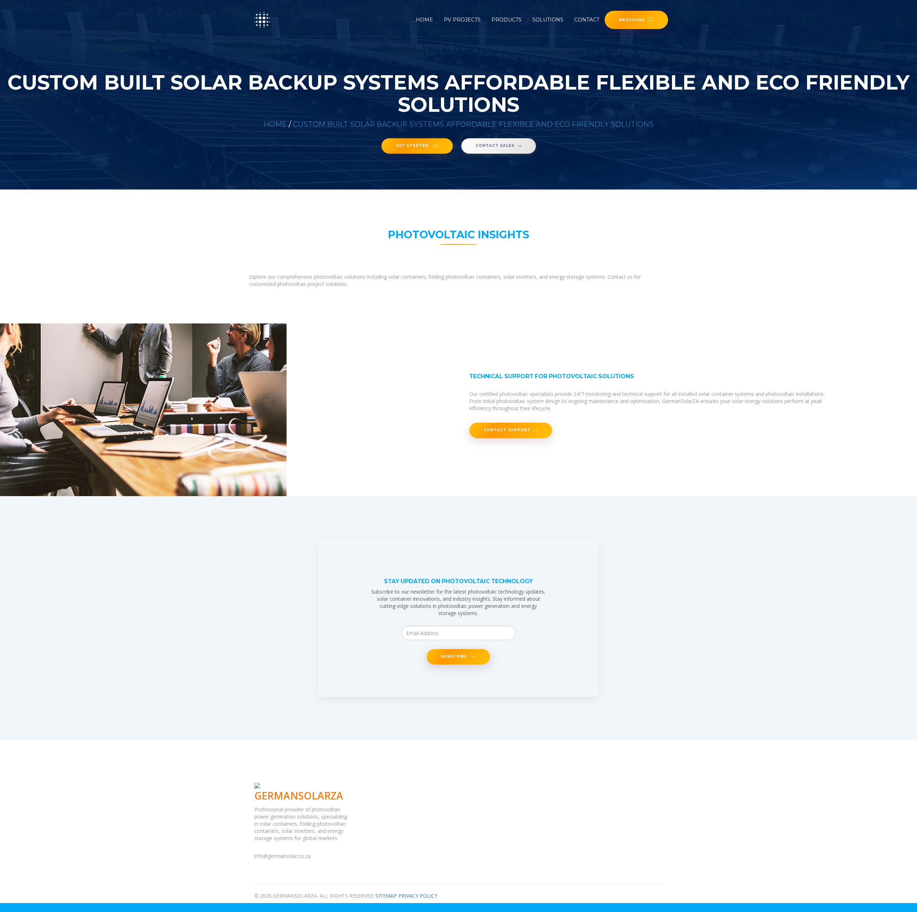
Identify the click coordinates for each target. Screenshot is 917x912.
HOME (275, 124)
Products (506, 19)
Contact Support (507, 430)
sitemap (386, 895)
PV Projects (462, 19)
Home (424, 19)
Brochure (632, 20)
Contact (586, 19)
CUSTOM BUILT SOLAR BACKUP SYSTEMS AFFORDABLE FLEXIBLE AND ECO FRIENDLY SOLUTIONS (473, 124)
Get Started (413, 146)
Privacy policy (417, 895)
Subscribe (455, 656)
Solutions (547, 19)
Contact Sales (495, 146)
